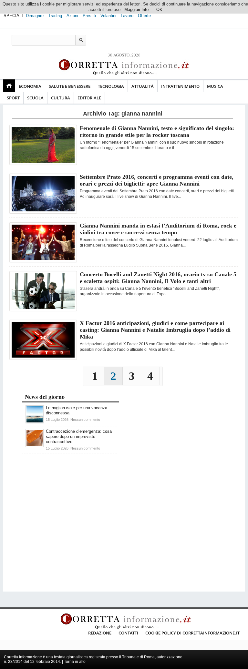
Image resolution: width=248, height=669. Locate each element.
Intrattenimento (180, 86)
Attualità (142, 86)
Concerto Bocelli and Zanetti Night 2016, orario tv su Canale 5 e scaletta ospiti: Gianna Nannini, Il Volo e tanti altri (158, 277)
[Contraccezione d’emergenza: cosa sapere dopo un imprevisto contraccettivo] (35, 445)
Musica (215, 86)
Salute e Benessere (69, 86)
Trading (55, 15)
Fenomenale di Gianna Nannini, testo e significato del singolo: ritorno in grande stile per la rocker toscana (157, 131)
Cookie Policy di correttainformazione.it (192, 633)
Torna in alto (75, 661)
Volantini (108, 15)
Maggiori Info (136, 9)
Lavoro (127, 15)
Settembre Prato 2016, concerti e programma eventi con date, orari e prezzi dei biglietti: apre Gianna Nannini (156, 180)
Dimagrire (35, 15)
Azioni (72, 15)
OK (159, 9)
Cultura (60, 98)
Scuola (35, 98)
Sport (13, 98)
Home (9, 85)
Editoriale (89, 98)
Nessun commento (85, 419)
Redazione (99, 633)
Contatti (128, 633)
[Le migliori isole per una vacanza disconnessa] (35, 422)
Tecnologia (111, 86)
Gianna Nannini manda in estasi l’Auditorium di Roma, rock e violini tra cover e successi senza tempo (158, 229)
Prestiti (89, 15)
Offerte (144, 15)
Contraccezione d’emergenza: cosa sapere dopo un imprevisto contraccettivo (79, 436)
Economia (30, 86)
